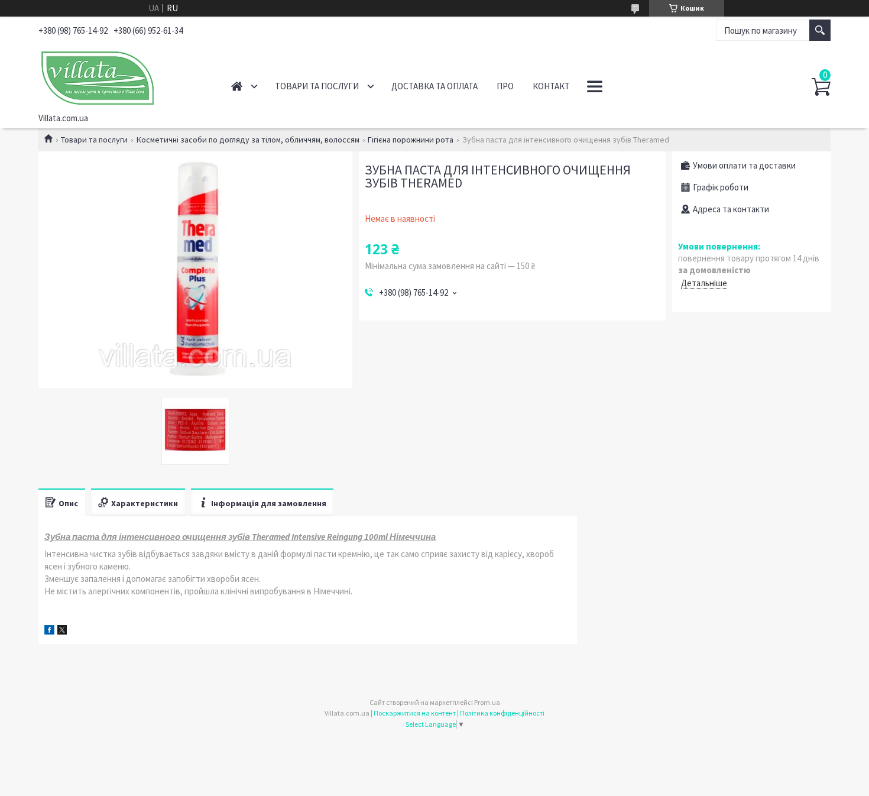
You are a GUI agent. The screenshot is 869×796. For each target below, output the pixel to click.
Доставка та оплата (434, 86)
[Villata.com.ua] (121, 76)
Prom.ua (487, 702)
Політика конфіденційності (502, 712)
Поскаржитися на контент (415, 712)
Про (505, 86)
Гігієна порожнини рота (410, 139)
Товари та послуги (317, 86)
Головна (236, 86)
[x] (62, 631)
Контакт (551, 86)
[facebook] (49, 631)
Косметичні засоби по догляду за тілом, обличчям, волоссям (248, 139)
